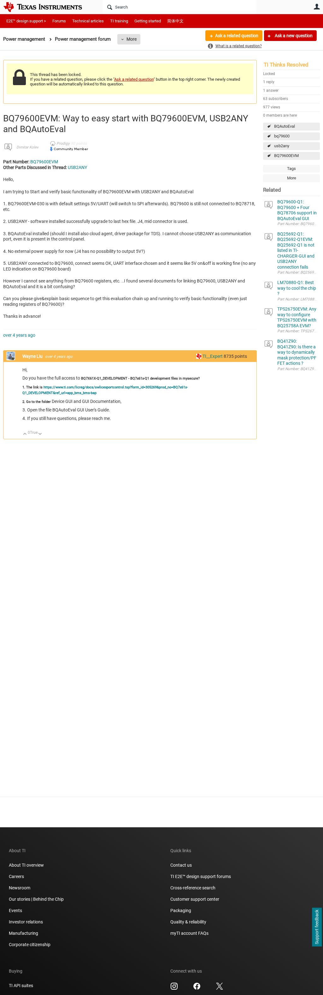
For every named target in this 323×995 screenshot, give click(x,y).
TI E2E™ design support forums (200, 876)
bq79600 (282, 136)
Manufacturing (23, 933)
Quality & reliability (188, 921)
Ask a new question (293, 35)
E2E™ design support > (26, 21)
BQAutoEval (284, 126)
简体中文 (175, 21)
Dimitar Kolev (27, 147)
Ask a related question (236, 35)
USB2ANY (77, 167)
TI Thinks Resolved (286, 64)
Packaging (180, 910)
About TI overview (26, 865)
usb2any (281, 145)
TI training (119, 21)
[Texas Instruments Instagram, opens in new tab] (174, 988)
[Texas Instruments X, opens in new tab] (219, 988)
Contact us (181, 865)
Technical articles (88, 21)
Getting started (147, 21)
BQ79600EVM (286, 155)
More (131, 39)
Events (15, 910)
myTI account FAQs (189, 933)
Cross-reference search (192, 887)
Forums (59, 21)
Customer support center (194, 899)
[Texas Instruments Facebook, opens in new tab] (197, 988)
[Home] (47, 7)
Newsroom (19, 887)
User (317, 6)
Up (25, 434)
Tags (291, 168)
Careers (16, 876)
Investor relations (26, 921)
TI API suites (21, 985)
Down (40, 434)
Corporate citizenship (29, 944)
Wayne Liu (33, 356)
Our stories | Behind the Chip (36, 899)
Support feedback (316, 927)
